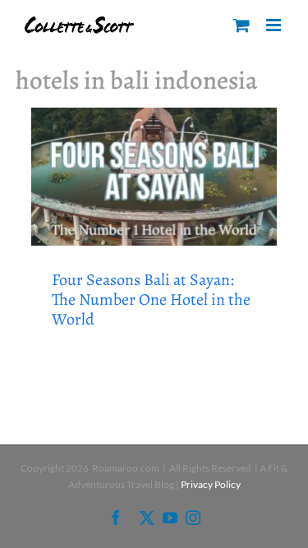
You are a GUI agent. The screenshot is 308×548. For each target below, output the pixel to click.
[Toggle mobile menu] (274, 25)
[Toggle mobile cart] (241, 25)
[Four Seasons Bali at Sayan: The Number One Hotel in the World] (154, 177)
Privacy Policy (211, 484)
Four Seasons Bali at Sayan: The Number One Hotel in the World (151, 299)
